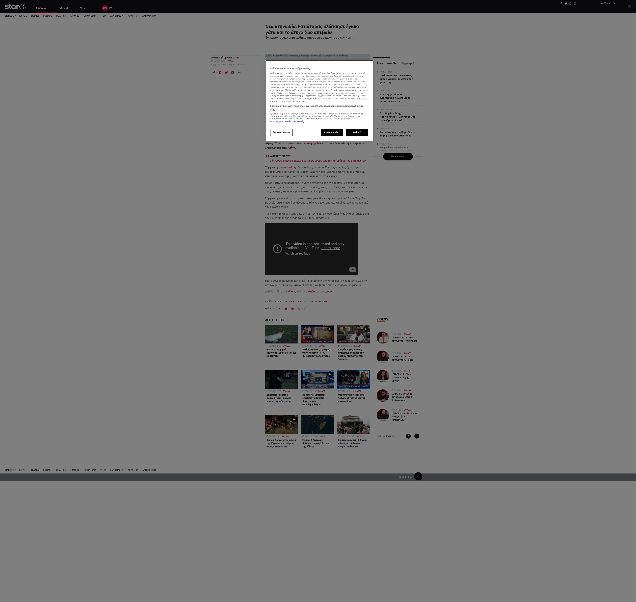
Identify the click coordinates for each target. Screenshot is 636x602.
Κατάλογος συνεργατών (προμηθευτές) (287, 121)
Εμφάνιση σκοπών (281, 132)
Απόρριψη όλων (332, 132)
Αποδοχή (357, 132)
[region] (319, 101)
